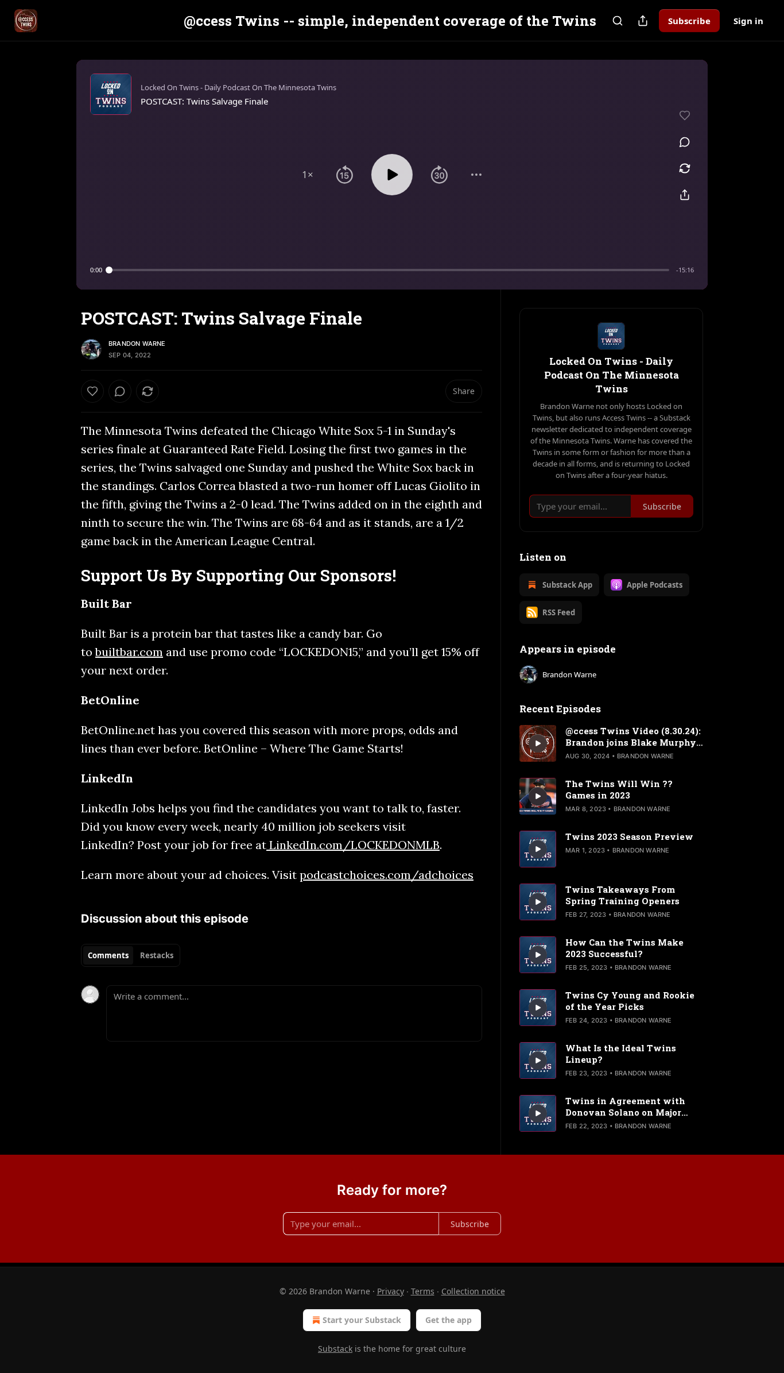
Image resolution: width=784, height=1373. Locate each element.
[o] (538, 743)
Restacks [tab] (156, 955)
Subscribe (689, 20)
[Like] (92, 391)
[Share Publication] (642, 20)
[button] (307, 175)
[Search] (617, 20)
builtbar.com (129, 652)
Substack (335, 1348)
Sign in (748, 20)
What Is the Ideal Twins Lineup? (620, 1053)
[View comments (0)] (685, 142)
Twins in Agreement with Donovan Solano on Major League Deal (625, 1106)
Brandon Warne (137, 344)
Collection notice (473, 1291)
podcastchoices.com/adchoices (386, 874)
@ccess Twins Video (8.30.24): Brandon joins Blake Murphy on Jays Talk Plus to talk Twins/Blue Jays (633, 736)
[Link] (65, 575)
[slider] (389, 270)
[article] (611, 743)
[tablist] (130, 955)
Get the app (448, 1319)
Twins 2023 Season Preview (629, 836)
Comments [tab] (108, 955)
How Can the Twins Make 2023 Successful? (624, 947)
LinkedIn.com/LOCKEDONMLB (353, 845)
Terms (422, 1291)
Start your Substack (362, 1319)
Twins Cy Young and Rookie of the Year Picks (629, 1000)
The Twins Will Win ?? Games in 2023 (619, 789)
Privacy (390, 1291)
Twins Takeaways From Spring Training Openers (622, 895)
